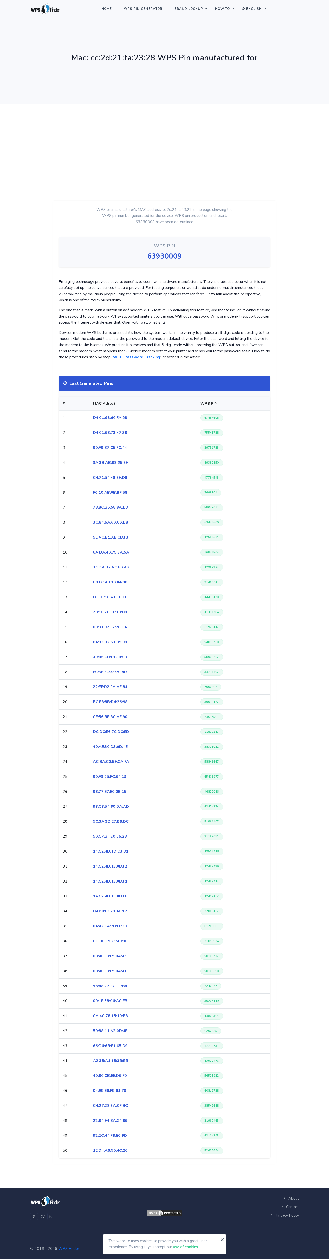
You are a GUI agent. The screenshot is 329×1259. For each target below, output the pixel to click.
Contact (292, 1207)
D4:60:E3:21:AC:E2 (110, 911)
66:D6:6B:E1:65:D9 (110, 1045)
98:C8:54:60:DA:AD (111, 806)
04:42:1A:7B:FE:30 (110, 926)
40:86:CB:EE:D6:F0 (110, 1075)
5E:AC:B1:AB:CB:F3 (110, 537)
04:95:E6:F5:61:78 (109, 1090)
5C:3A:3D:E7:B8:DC (111, 821)
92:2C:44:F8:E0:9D (110, 1135)
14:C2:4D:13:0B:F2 (110, 866)
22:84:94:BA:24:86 (110, 1120)
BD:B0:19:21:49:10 (110, 941)
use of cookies (185, 1247)
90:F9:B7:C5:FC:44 (110, 447)
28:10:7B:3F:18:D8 (110, 612)
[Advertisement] (164, 140)
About (293, 1198)
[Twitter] (42, 1216)
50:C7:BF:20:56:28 (110, 836)
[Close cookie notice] (222, 1239)
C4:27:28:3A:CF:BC (110, 1105)
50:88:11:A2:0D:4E (110, 1030)
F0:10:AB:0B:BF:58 (110, 492)
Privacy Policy (287, 1215)
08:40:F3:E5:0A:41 (110, 971)
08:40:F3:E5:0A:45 (110, 956)
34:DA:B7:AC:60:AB (111, 567)
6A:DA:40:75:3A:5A (111, 552)
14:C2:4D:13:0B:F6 (110, 896)
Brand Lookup (188, 9)
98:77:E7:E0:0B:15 (109, 791)
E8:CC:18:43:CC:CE (110, 597)
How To (222, 9)
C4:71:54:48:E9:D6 (110, 477)
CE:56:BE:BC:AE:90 (110, 716)
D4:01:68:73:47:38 (110, 432)
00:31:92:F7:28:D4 (110, 627)
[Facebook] (34, 1216)
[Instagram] (51, 1216)
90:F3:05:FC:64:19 (109, 776)
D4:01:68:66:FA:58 (110, 417)
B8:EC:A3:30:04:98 (110, 582)
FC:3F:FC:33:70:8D (110, 672)
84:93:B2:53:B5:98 (110, 642)
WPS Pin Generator (143, 9)
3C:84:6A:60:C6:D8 (110, 522)
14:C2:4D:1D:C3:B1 (110, 851)
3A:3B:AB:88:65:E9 (110, 462)
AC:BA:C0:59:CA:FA (111, 761)
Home (106, 9)
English (254, 9)
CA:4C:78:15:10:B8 (110, 1016)
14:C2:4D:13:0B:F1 (110, 881)
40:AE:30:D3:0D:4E (110, 746)
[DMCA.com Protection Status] (164, 1213)
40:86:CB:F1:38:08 (110, 657)
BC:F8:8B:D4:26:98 (110, 702)
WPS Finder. (69, 1248)
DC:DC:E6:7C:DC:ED (111, 731)
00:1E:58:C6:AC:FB (110, 1001)
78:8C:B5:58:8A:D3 (110, 507)
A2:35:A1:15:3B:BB (110, 1060)
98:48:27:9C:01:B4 (110, 986)
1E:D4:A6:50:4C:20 (110, 1150)
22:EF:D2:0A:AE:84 (110, 687)
